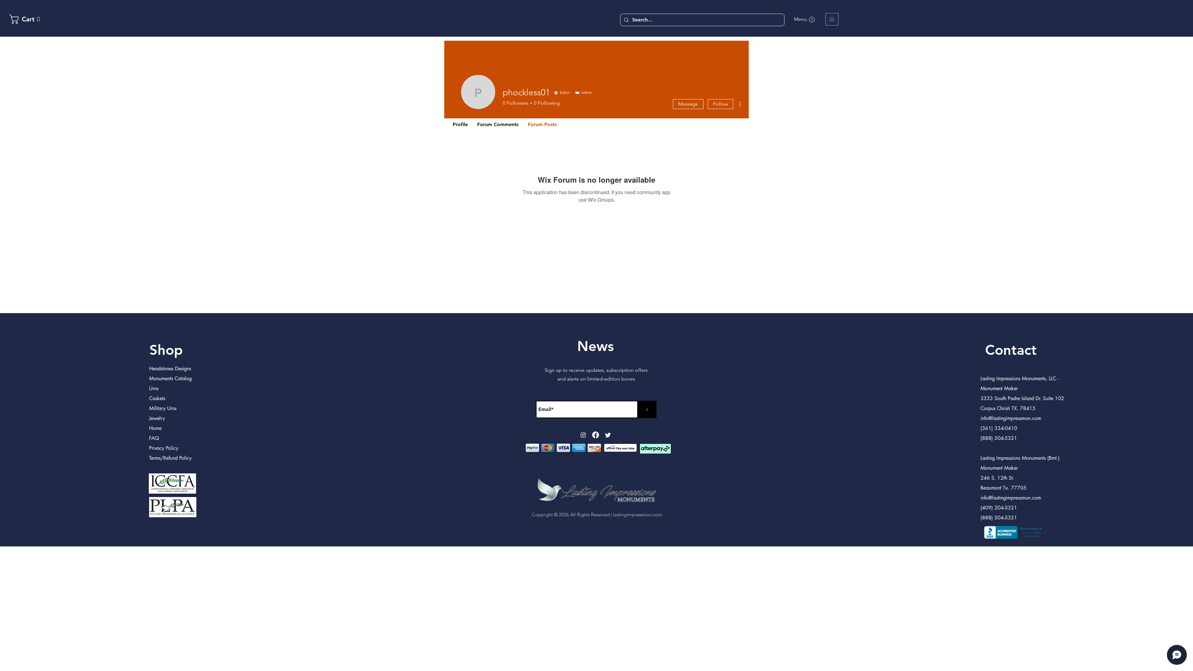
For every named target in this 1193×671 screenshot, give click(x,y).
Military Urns (162, 408)
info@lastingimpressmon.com (1010, 498)
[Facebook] (595, 434)
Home (155, 428)
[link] (27, 19)
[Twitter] (608, 434)
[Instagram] (583, 434)
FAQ (154, 438)
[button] (832, 19)
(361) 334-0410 (998, 428)
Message (688, 104)
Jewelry (157, 418)
